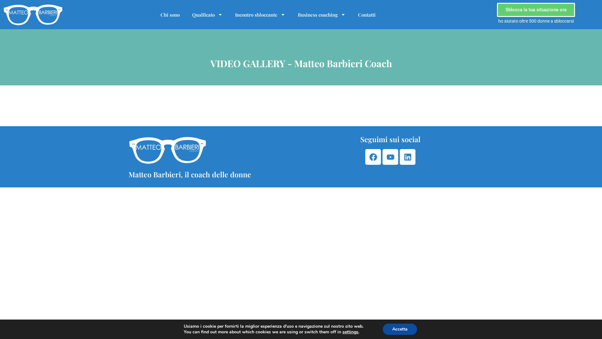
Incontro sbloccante (256, 15)
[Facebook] (373, 157)
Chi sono (170, 15)
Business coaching (318, 15)
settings (350, 332)
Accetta (400, 329)
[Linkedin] (407, 157)
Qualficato (203, 15)
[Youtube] (390, 157)
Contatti (367, 15)
